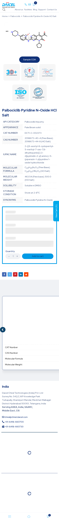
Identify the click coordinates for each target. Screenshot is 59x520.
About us (19, 9)
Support (42, 9)
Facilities (28, 9)
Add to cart (38, 256)
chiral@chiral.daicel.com (16, 417)
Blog (35, 9)
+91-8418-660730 (13, 426)
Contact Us (52, 9)
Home (5, 16)
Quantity (10, 251)
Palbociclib (15, 16)
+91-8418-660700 (14, 421)
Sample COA (29, 59)
